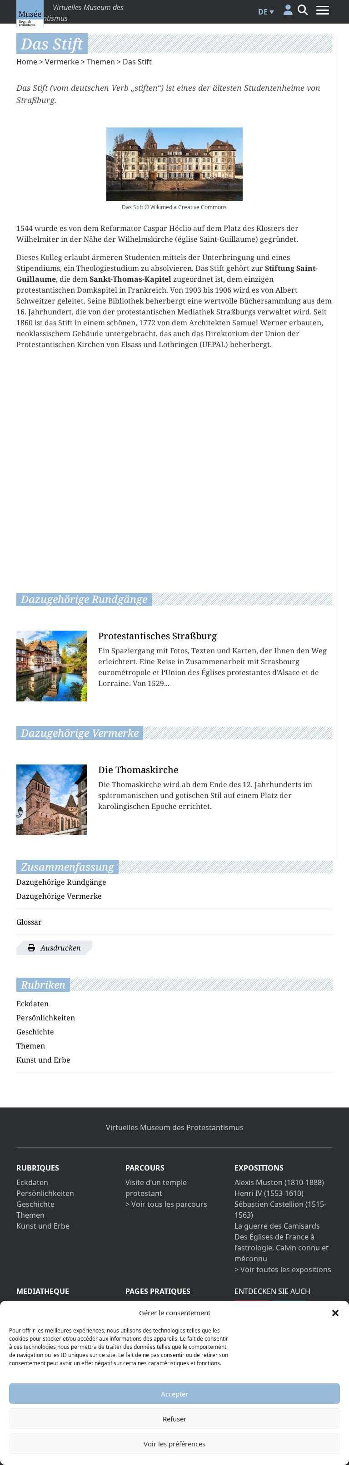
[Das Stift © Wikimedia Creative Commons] (174, 164)
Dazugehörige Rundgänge (61, 882)
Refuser (174, 1418)
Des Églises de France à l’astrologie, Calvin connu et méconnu (281, 1248)
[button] (335, 1312)
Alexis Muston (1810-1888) (279, 1182)
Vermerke (62, 62)
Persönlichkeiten (45, 1018)
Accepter (174, 1393)
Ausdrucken (60, 948)
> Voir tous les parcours (166, 1204)
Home (26, 62)
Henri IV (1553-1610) (269, 1193)
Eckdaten (32, 1004)
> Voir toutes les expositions (282, 1269)
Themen (101, 62)
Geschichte (35, 1032)
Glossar (29, 922)
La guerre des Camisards (277, 1226)
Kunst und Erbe (43, 1060)
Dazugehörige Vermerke (59, 896)
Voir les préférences (174, 1443)
